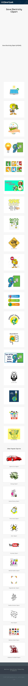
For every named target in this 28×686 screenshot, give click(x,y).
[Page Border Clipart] (14, 580)
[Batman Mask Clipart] (14, 632)
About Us (6, 669)
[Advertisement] (14, 29)
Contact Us (14, 670)
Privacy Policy (21, 669)
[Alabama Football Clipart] (14, 649)
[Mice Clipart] (14, 614)
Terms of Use (13, 669)
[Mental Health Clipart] (14, 562)
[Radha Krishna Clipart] (14, 597)
